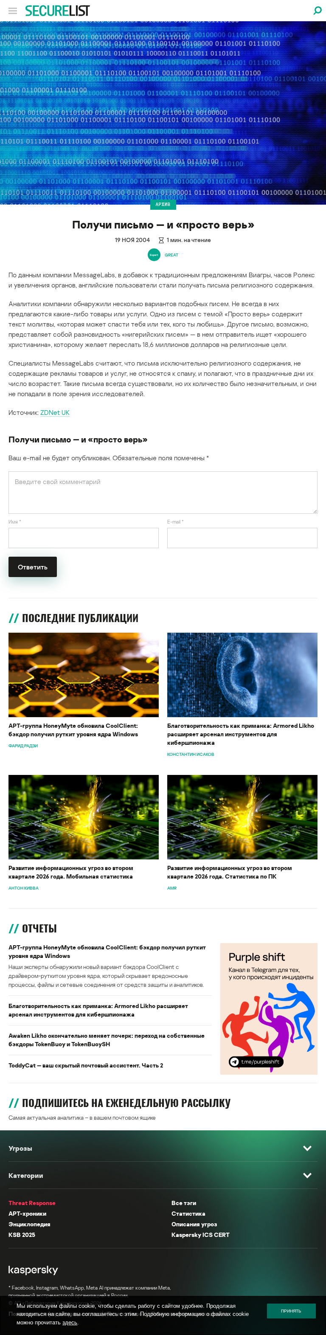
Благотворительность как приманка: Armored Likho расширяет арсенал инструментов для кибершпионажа (240, 734)
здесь (69, 1322)
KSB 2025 (21, 1234)
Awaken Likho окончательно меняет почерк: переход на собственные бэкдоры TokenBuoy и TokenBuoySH (106, 1040)
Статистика (188, 1213)
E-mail (175, 521)
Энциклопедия (29, 1224)
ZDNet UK (55, 412)
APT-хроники (27, 1213)
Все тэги (183, 1202)
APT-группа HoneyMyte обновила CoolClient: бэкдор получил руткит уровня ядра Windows (73, 730)
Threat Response (32, 1202)
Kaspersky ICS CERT (200, 1234)
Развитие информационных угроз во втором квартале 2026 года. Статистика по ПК (229, 872)
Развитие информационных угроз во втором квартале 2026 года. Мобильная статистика (70, 872)
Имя (14, 521)
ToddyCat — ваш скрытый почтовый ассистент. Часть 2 (85, 1065)
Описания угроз (194, 1224)
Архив (163, 204)
